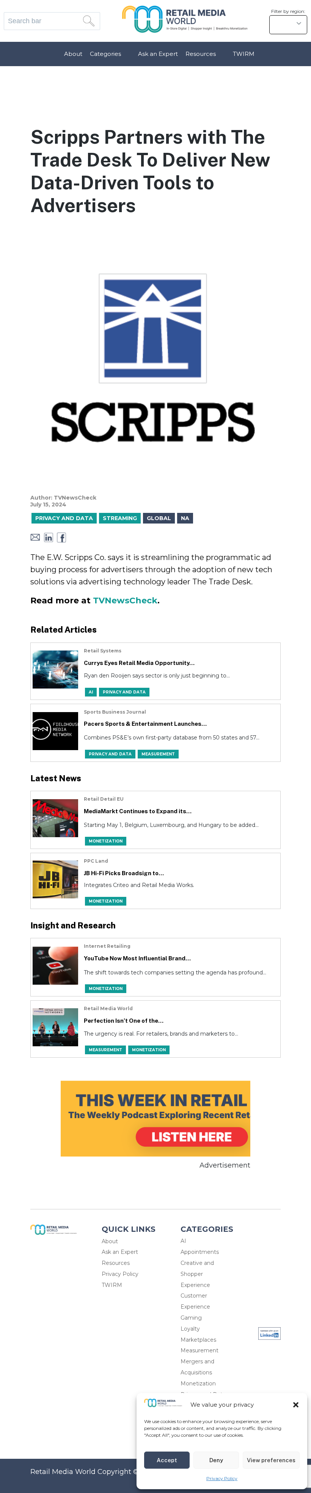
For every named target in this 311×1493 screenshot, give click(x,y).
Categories (105, 53)
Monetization (198, 1383)
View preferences (271, 1460)
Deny (216, 1460)
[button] (296, 1405)
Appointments (200, 1252)
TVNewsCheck (125, 600)
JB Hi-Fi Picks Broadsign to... (124, 873)
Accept (167, 1460)
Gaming (191, 1317)
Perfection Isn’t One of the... (123, 1020)
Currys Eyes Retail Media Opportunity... (139, 663)
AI (183, 1241)
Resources (200, 53)
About (73, 53)
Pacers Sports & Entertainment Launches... (145, 723)
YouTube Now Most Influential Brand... (137, 958)
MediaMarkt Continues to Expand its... (138, 811)
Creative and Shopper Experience (197, 1274)
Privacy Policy (221, 1478)
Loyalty (190, 1328)
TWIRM (243, 53)
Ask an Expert (158, 53)
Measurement (199, 1350)
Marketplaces (198, 1339)
